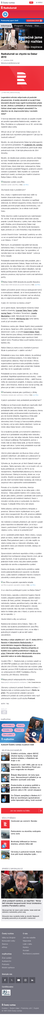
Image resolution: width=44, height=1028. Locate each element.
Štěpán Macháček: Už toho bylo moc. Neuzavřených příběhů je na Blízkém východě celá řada (26, 777)
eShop (4, 947)
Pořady (28, 25)
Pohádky (6, 730)
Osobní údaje (14, 1008)
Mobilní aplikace (8, 968)
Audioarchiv (6, 961)
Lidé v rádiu (27, 944)
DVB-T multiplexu (23, 672)
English (36, 1008)
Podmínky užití (26, 1008)
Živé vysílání (7, 735)
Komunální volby (8, 941)
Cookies (5, 1008)
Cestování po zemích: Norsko (24, 821)
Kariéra (25, 947)
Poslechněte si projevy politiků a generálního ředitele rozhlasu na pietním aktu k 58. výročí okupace (26, 787)
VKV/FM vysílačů (10, 664)
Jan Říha (25, 185)
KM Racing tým (22, 319)
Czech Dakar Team (31, 332)
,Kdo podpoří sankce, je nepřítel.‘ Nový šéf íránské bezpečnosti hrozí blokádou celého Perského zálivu (21, 903)
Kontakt (26, 950)
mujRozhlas (6, 719)
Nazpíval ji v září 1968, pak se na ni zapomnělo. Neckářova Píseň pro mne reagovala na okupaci (26, 767)
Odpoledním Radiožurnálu (20, 642)
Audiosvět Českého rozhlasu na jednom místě (17, 745)
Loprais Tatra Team (24, 310)
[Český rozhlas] (8, 2)
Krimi (20, 725)
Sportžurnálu (14, 648)
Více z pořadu (9, 818)
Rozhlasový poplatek (31, 954)
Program (18, 25)
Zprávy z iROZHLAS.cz (12, 869)
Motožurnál (27, 645)
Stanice (5, 944)
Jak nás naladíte (29, 938)
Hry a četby (7, 725)
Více (37, 25)
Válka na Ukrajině (8, 938)
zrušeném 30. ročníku (33, 145)
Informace (6, 25)
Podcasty (5, 964)
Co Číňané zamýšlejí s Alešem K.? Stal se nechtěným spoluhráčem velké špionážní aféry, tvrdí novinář (26, 797)
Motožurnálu (27, 656)
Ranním (4, 642)
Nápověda (27, 941)
